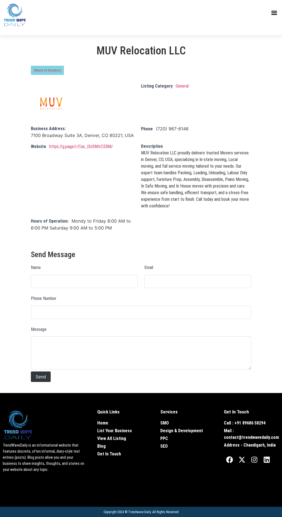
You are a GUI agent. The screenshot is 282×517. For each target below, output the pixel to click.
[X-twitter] (241, 459)
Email (148, 267)
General (182, 86)
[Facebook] (229, 459)
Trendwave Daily (139, 512)
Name (36, 267)
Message (39, 329)
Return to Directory (47, 70)
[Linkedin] (266, 459)
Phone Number (43, 298)
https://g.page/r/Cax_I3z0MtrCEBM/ (81, 146)
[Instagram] (254, 459)
